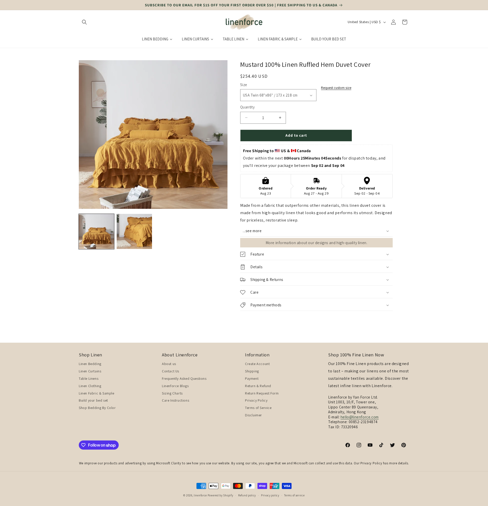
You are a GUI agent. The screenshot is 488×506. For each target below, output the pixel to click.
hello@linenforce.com (360, 417)
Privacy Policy (256, 400)
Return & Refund (258, 386)
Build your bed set (93, 400)
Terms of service (294, 495)
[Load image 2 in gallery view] (134, 231)
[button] (84, 22)
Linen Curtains (90, 371)
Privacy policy (270, 495)
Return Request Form (262, 393)
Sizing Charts (172, 393)
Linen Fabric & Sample (96, 393)
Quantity (247, 107)
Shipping (252, 371)
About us (169, 364)
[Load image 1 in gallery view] (96, 231)
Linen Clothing (90, 386)
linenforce (200, 495)
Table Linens (88, 378)
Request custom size (336, 87)
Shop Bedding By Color (97, 407)
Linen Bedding (90, 364)
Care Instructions (175, 400)
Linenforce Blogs (175, 386)
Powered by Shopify (220, 495)
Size (243, 84)
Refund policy (247, 495)
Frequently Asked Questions (184, 378)
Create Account (257, 364)
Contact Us (170, 371)
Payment (251, 378)
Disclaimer (253, 415)
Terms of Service (258, 407)
